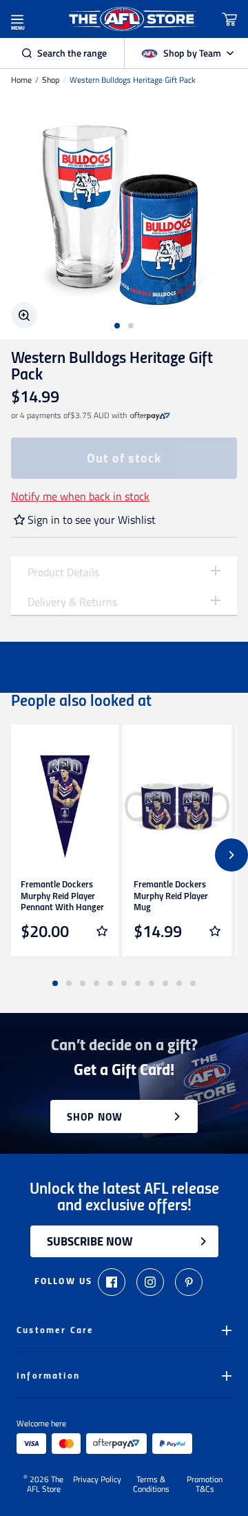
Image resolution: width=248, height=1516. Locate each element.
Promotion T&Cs (205, 1484)
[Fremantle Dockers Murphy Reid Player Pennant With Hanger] (64, 806)
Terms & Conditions (151, 1484)
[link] (150, 415)
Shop (50, 80)
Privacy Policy (97, 1480)
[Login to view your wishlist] (101, 930)
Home (21, 80)
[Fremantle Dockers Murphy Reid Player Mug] (177, 806)
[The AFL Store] (132, 19)
